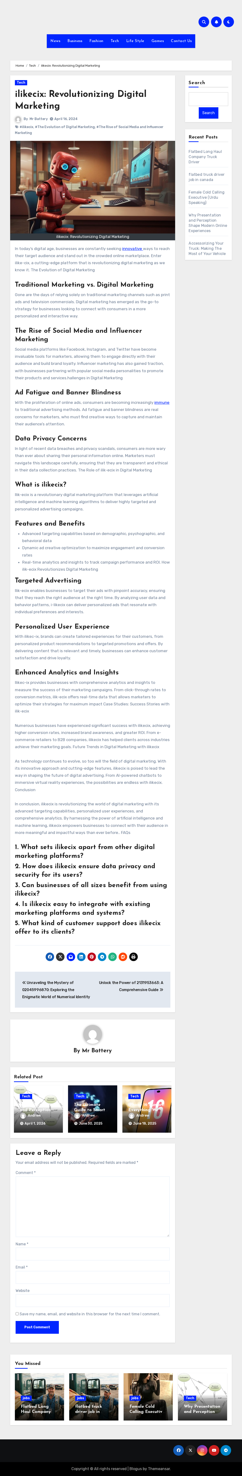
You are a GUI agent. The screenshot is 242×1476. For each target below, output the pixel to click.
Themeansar (159, 1469)
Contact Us (181, 41)
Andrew (34, 1115)
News (55, 41)
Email (22, 1267)
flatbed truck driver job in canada (88, 1412)
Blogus (136, 1469)
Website (23, 1290)
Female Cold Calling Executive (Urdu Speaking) (207, 197)
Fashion (96, 41)
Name (22, 1244)
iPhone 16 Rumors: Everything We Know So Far (146, 1110)
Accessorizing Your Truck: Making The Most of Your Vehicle (207, 248)
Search (197, 83)
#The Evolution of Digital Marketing (65, 127)
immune (161, 402)
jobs (26, 1398)
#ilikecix (26, 127)
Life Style (135, 41)
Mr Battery (39, 119)
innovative (132, 248)
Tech (115, 41)
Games (157, 41)
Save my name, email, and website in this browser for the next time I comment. (90, 1314)
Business (74, 41)
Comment (26, 1172)
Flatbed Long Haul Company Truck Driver (205, 156)
